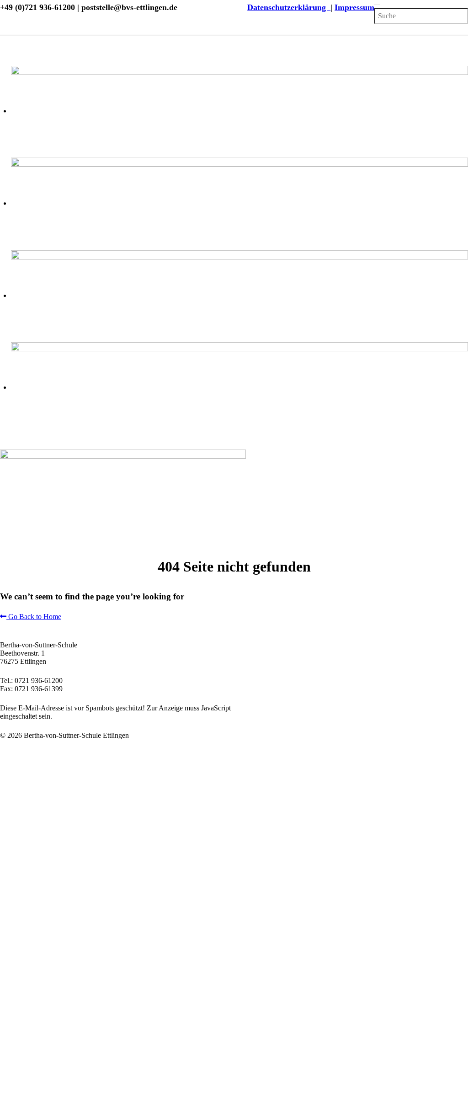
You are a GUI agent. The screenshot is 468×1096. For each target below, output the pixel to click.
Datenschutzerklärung (288, 7)
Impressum (354, 7)
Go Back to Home (33, 616)
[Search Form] (377, 4)
